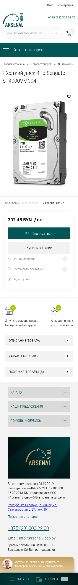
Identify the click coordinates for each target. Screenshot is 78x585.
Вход (50, 5)
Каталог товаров (27, 49)
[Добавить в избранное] (69, 97)
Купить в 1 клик (39, 248)
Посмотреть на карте (22, 516)
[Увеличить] (39, 144)
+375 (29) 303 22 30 (61, 17)
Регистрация (65, 5)
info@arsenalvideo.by (37, 538)
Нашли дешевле (24, 259)
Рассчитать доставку (28, 269)
